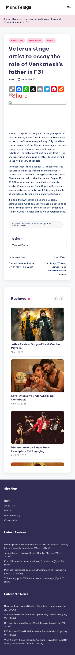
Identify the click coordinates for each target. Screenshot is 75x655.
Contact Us (10, 520)
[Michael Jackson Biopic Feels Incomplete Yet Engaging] (37, 427)
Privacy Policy (12, 515)
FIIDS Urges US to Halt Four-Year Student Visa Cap (33, 631)
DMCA (7, 510)
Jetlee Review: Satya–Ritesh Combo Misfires (35, 346)
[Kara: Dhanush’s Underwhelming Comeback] (37, 375)
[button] (20, 245)
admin (17, 238)
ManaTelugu (18, 7)
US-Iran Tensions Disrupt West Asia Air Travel (30, 623)
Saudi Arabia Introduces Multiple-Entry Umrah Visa (33, 614)
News (15, 19)
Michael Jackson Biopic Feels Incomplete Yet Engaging (30, 449)
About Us (9, 505)
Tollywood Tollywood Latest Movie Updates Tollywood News (31, 225)
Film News (35, 40)
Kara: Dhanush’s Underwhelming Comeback (32, 397)
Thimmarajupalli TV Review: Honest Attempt (29, 578)
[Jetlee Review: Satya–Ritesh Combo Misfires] (37, 324)
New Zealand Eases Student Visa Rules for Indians (32, 606)
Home (7, 19)
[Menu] (69, 7)
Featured (17, 40)
